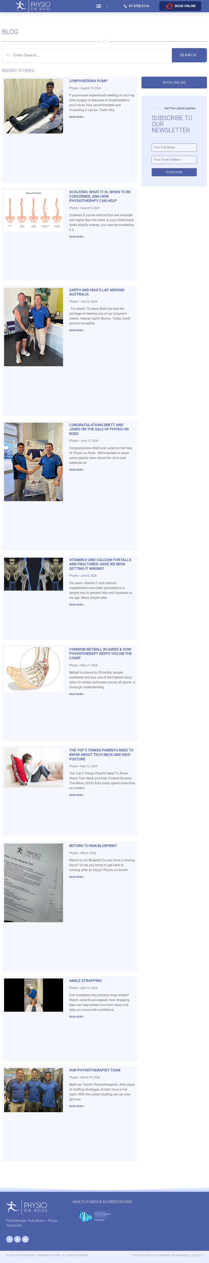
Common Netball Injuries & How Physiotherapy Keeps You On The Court (100, 653)
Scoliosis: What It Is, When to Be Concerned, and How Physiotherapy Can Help (100, 196)
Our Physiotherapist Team (94, 1070)
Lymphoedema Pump (88, 81)
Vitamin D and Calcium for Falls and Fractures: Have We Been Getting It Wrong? (100, 564)
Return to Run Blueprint (93, 846)
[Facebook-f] (9, 1239)
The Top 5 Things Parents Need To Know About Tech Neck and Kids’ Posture (101, 754)
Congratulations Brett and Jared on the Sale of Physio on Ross (99, 429)
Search (188, 55)
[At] (17, 1239)
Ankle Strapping (85, 980)
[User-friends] (25, 1239)
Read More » (77, 117)
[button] (98, 6)
